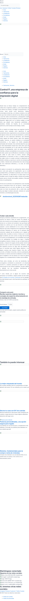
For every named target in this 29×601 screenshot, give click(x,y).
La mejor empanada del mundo (11, 383)
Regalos (5, 19)
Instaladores (6, 13)
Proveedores (6, 15)
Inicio (4, 10)
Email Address (4, 304)
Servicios (5, 20)
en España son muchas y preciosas (11, 277)
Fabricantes (6, 11)
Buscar (1, 1)
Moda (4, 17)
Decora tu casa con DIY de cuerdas (12, 411)
